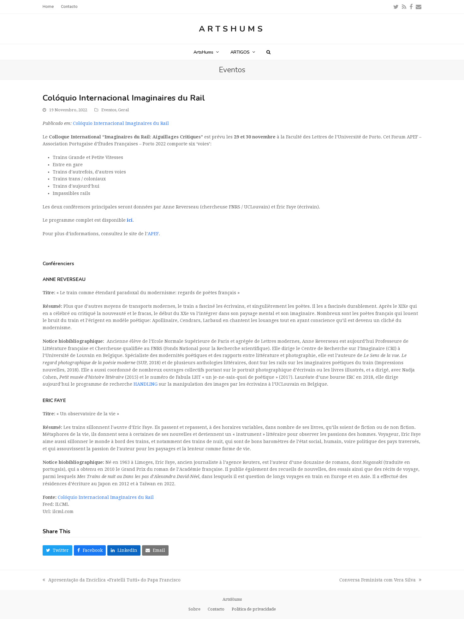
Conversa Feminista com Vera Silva (377, 580)
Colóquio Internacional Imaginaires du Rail (121, 123)
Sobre (194, 609)
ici (130, 220)
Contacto (216, 609)
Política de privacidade (254, 609)
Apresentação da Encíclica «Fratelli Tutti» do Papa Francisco (112, 580)
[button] (268, 52)
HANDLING (146, 384)
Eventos (108, 110)
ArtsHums (232, 28)
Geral (123, 110)
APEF (153, 233)
